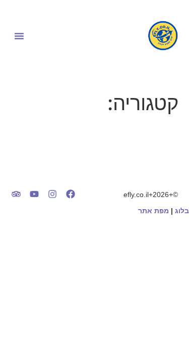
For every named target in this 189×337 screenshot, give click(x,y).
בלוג (182, 211)
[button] (19, 35)
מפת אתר (153, 211)
